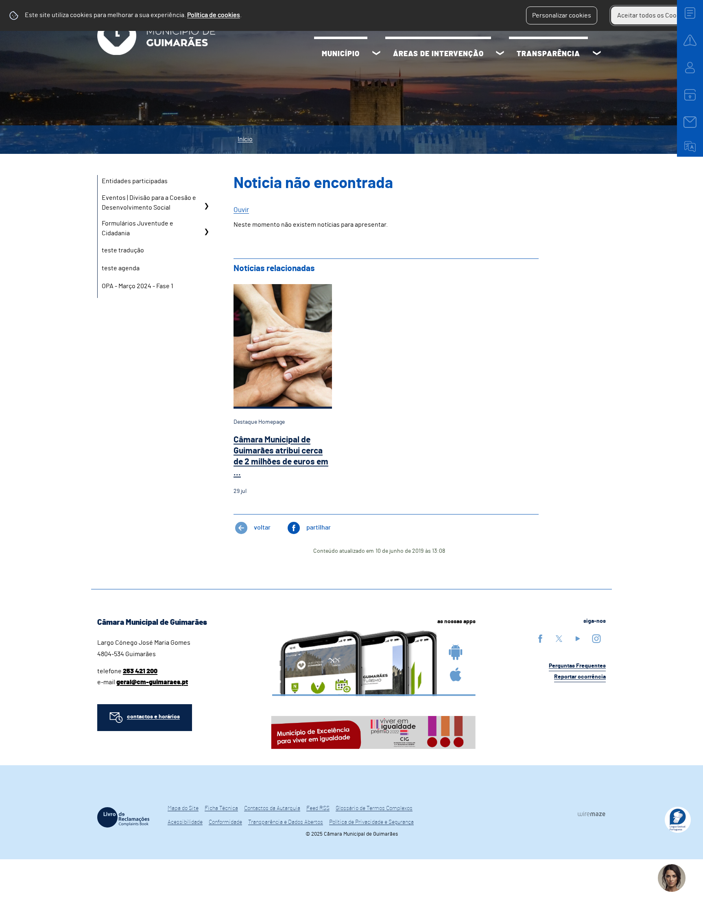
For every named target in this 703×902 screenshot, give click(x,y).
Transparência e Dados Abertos (285, 822)
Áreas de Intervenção (438, 54)
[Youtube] (577, 638)
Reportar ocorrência (580, 677)
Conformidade (225, 822)
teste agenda (121, 268)
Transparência (548, 54)
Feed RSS (318, 808)
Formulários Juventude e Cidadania (137, 228)
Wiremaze (591, 813)
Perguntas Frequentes (577, 666)
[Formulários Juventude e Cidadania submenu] (206, 231)
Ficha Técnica (221, 808)
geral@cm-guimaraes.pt (152, 682)
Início (245, 139)
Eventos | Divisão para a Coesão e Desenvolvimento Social (149, 203)
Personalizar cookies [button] (561, 15)
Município (341, 54)
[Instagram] (596, 638)
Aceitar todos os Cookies (652, 15)
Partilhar (318, 527)
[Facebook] (540, 638)
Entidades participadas (135, 181)
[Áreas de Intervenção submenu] (500, 54)
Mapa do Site (183, 808)
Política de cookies (213, 15)
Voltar (262, 527)
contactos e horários (153, 717)
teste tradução (123, 250)
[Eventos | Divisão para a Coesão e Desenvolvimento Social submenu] (206, 206)
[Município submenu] (376, 54)
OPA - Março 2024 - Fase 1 (137, 286)
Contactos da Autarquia (272, 808)
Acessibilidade (185, 822)
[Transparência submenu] (597, 54)
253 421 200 (140, 671)
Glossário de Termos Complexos (374, 808)
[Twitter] (559, 638)
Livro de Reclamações (123, 817)
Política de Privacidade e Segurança (371, 822)
